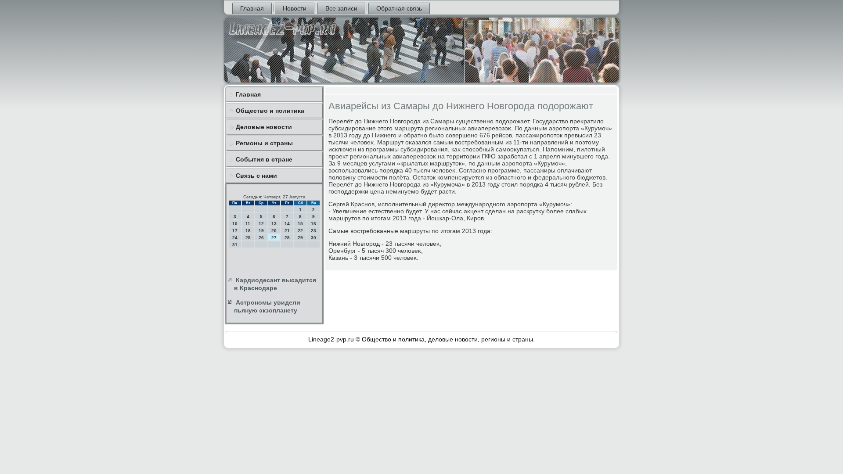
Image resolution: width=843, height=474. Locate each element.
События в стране (264, 159)
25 (248, 237)
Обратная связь (399, 8)
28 (287, 237)
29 (300, 237)
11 (247, 223)
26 (261, 237)
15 (300, 223)
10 (235, 223)
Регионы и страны (264, 143)
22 (300, 230)
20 (274, 230)
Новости (294, 8)
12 (261, 223)
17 (235, 230)
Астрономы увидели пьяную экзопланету (267, 306)
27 (274, 237)
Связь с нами (256, 175)
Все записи (341, 8)
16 (313, 223)
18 (248, 230)
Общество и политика (270, 110)
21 (287, 230)
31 (235, 244)
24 (235, 237)
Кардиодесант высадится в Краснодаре (275, 283)
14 (287, 223)
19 (261, 230)
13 (274, 223)
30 (313, 237)
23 (313, 230)
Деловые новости (264, 126)
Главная (252, 8)
